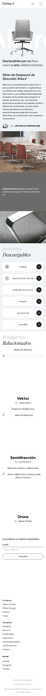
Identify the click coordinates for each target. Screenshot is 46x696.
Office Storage (9, 608)
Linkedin (6, 661)
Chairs (5, 616)
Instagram (7, 665)
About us (6, 630)
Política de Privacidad (23, 680)
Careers (6, 649)
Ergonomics (8, 638)
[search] (33, 4)
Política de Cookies (23, 684)
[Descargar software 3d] (23, 572)
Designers (7, 626)
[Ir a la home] (12, 532)
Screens (6, 612)
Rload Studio (24, 692)
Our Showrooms (9, 645)
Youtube (6, 669)
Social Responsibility (11, 642)
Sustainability (8, 634)
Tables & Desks (9, 604)
